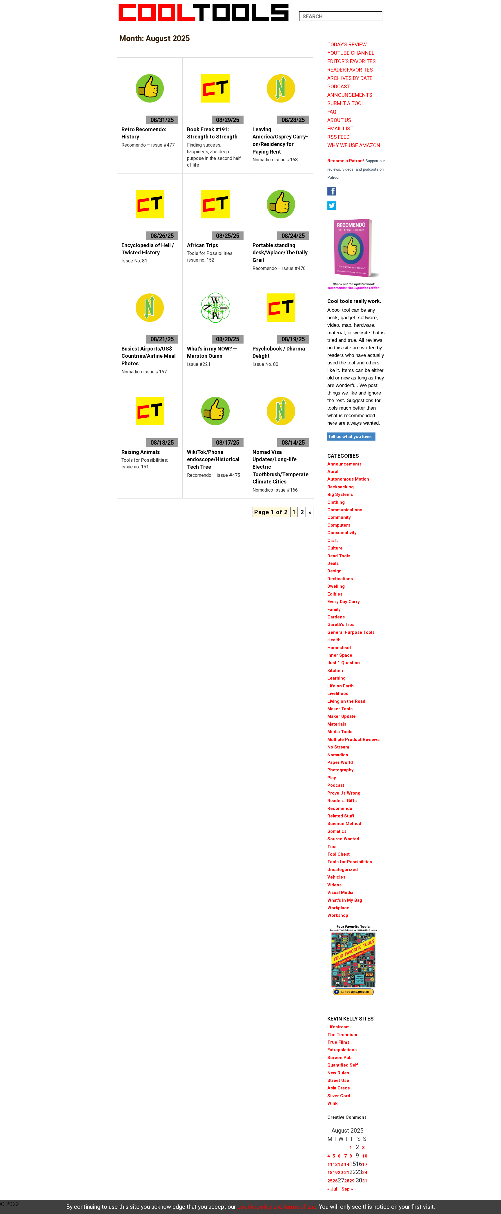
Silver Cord (338, 1095)
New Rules (338, 1073)
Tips (331, 846)
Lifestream (338, 1026)
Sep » (347, 1189)
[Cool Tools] (207, 12)
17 (364, 1164)
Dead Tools (338, 555)
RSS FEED (338, 137)
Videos (334, 885)
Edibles (334, 594)
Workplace (338, 907)
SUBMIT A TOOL (345, 103)
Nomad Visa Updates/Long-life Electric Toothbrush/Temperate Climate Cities (280, 467)
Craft (332, 540)
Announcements (344, 464)
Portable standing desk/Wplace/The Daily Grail (280, 252)
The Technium (342, 1034)
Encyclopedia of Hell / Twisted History (147, 249)
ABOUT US (339, 120)
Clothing (336, 502)
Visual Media (340, 892)
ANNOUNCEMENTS (349, 95)
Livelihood (337, 693)
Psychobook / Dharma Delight (279, 352)
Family (334, 609)
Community (339, 517)
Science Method (344, 823)
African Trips (202, 245)
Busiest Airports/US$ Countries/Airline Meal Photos (148, 356)
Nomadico (337, 754)
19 (335, 1172)
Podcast (335, 785)
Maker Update (341, 716)
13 (340, 1164)
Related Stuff (341, 816)
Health (334, 639)
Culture (335, 548)
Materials (336, 724)
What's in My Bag (344, 900)
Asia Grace (338, 1088)
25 (330, 1181)
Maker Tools (340, 708)
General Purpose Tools (351, 632)
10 (364, 1156)
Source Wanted (343, 838)
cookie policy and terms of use (276, 1206)
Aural (332, 471)
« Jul (332, 1189)
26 (335, 1181)
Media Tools (339, 731)
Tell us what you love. (350, 436)
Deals (333, 563)
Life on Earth (340, 686)
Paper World (340, 762)
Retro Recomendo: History (143, 133)
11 (330, 1164)
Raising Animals (140, 452)
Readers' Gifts (342, 800)
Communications (344, 509)
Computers (338, 525)
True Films (338, 1042)
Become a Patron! (345, 160)
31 (364, 1181)
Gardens (336, 617)
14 (346, 1164)
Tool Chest (338, 854)
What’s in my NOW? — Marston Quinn (212, 352)
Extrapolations (342, 1049)
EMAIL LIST (340, 129)
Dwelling (336, 586)
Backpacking (340, 487)
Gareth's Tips (340, 624)
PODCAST (338, 87)
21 (346, 1172)
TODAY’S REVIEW (347, 45)
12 (335, 1164)
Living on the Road (346, 701)
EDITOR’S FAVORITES (351, 61)
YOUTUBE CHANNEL (350, 53)
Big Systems (340, 494)
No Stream (338, 747)
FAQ (331, 112)
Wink (332, 1103)
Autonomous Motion (348, 479)
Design (334, 571)
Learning (336, 678)
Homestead (339, 647)
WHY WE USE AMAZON (353, 145)
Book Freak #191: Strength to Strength (212, 133)
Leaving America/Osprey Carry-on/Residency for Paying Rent (280, 140)
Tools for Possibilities (349, 861)
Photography (340, 770)
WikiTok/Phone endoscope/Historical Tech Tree (213, 459)
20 (340, 1172)
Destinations (340, 578)
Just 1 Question (343, 662)
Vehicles (336, 877)
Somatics (336, 831)
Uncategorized (342, 869)
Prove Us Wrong (343, 793)
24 (364, 1172)
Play (331, 777)
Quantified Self (342, 1065)
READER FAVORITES (350, 70)
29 (352, 1181)
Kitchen (335, 670)
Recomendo (339, 808)
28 (346, 1181)
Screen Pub (339, 1057)
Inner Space (339, 655)
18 (330, 1172)
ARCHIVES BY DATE (350, 78)
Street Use (338, 1080)
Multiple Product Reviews (353, 739)
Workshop (337, 915)
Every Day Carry (343, 601)
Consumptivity (342, 532)
